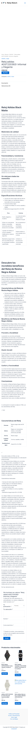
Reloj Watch (12, 3)
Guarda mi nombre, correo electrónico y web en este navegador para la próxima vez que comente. (13, 633)
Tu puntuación (7, 605)
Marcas (6, 54)
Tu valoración (8, 609)
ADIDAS (11, 54)
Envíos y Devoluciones (14, 715)
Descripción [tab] (4, 83)
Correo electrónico (8, 625)
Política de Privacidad (14, 714)
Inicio (2, 54)
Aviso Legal (14, 717)
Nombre (5, 618)
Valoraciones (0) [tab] (5, 86)
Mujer (7, 58)
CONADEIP (14, 729)
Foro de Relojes (14, 719)
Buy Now (5, 72)
